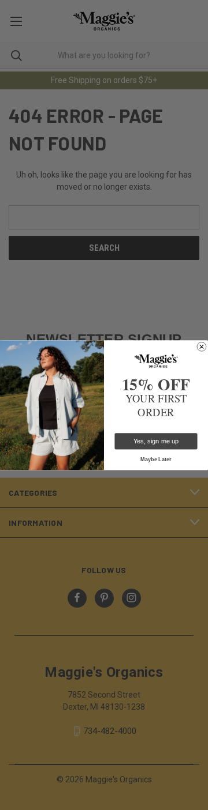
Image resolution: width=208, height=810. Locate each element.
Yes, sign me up (156, 441)
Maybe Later (156, 459)
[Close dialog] (202, 346)
